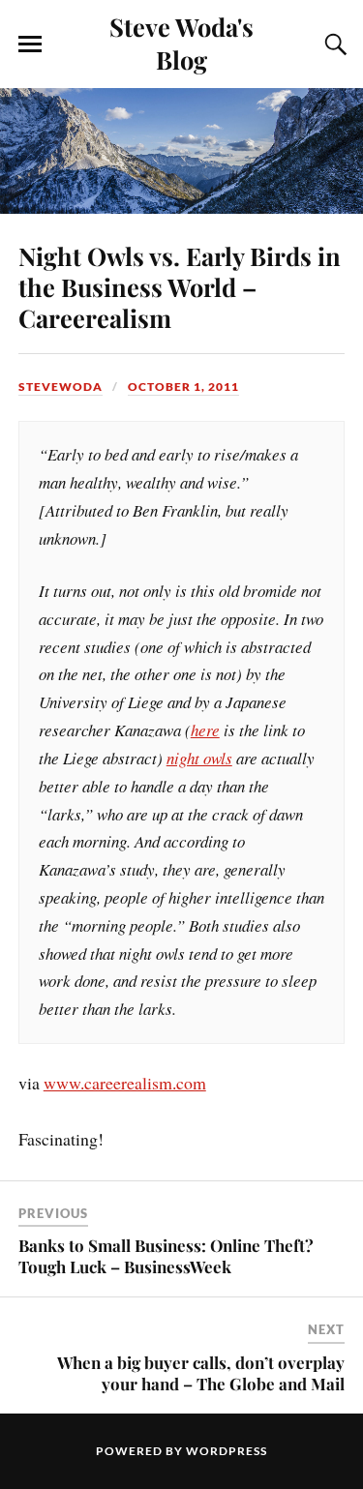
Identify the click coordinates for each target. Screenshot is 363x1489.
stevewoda (60, 386)
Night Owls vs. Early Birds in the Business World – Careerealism (179, 286)
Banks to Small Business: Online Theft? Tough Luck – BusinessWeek (166, 1256)
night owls (199, 758)
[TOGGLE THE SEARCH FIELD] (333, 44)
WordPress (226, 1451)
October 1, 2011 (183, 386)
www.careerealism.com (125, 1082)
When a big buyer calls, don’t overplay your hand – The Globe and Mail (201, 1373)
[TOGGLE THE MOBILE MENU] (30, 44)
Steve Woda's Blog (181, 42)
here (205, 730)
